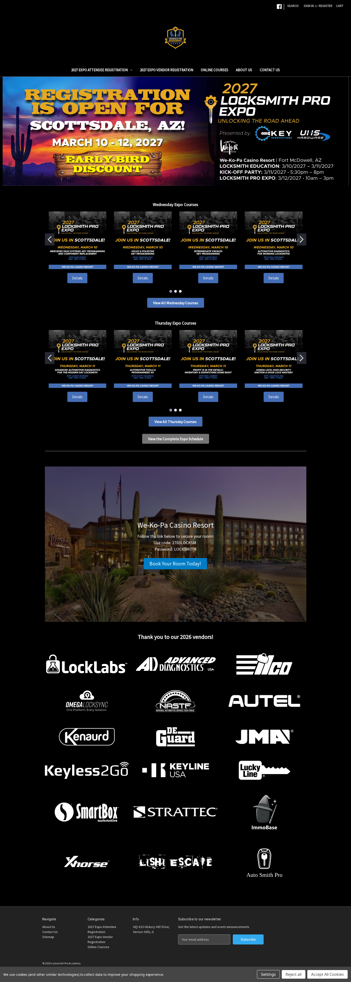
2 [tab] (179, 178)
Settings (268, 974)
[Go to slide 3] (180, 291)
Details (77, 278)
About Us (244, 70)
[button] (175, 303)
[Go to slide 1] (49, 239)
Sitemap (48, 937)
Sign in (309, 6)
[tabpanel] (176, 131)
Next (341, 128)
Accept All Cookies (327, 974)
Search (292, 6)
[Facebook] (279, 6)
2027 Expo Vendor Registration (166, 70)
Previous (9, 128)
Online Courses (214, 70)
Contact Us (270, 70)
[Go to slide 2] (301, 239)
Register (325, 6)
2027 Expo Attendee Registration (99, 70)
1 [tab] (172, 178)
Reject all (294, 974)
